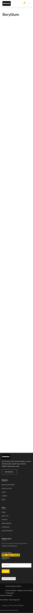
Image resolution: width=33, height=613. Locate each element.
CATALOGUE (6, 527)
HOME (4, 512)
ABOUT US (5, 516)
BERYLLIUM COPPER (8, 485)
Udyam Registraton (14, 600)
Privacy (25, 590)
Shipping (19, 590)
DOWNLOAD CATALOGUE (8, 578)
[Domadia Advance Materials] (6, 3)
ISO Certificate (4, 600)
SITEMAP (4, 520)
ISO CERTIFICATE (7, 531)
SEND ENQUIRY (6, 523)
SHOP (3, 499)
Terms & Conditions (11, 590)
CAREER (4, 496)
